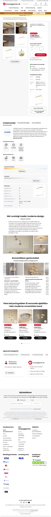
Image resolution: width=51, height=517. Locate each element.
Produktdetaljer (23, 123)
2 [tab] (23, 343)
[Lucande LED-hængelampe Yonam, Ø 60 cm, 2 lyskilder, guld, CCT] (40, 324)
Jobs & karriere (22, 442)
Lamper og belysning (7, 17)
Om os (19, 432)
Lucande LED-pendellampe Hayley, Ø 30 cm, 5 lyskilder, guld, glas (9, 331)
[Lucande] (7, 132)
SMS (19, 440)
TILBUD (22, 10)
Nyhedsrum (21, 450)
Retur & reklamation (8, 446)
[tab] (9, 123)
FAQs (4, 433)
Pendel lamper (23, 17)
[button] (8, 40)
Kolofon (34, 438)
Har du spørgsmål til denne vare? (39, 112)
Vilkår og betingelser (37, 433)
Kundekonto (6, 444)
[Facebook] (22, 502)
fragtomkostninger (34, 510)
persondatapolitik (38, 418)
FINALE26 (39, 13)
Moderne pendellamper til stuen (11, 354)
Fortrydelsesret (36, 436)
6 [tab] (29, 343)
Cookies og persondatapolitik (30, 505)
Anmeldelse (36, 123)
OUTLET (40, 10)
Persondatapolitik (9, 505)
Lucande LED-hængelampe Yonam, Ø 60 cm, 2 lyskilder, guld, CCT (40, 331)
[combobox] (27, 4)
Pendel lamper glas (25, 354)
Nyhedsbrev (21, 437)
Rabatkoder (21, 446)
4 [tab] (26, 343)
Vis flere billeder (15, 61)
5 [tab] (27, 343)
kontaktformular (16, 418)
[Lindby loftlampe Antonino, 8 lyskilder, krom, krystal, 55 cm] (25, 324)
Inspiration (20, 448)
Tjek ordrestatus (7, 438)
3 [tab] (25, 343)
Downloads (7, 125)
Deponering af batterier (41, 505)
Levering (5, 442)
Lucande (38, 77)
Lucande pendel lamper (37, 354)
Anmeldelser (21, 444)
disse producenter (37, 408)
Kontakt (5, 436)
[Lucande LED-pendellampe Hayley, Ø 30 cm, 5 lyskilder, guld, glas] (10, 324)
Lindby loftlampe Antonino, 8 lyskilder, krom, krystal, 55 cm (24, 331)
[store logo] (11, 4)
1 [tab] (22, 343)
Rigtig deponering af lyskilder (25, 506)
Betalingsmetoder (7, 440)
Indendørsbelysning (15, 17)
